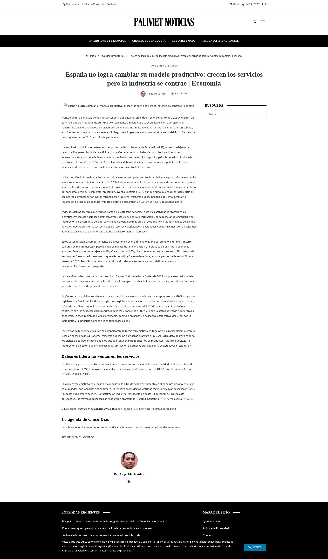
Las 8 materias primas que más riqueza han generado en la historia (101, 535)
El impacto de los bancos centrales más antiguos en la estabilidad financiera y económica (114, 521)
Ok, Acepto (255, 547)
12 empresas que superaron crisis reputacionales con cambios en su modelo (107, 528)
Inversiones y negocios (164, 66)
